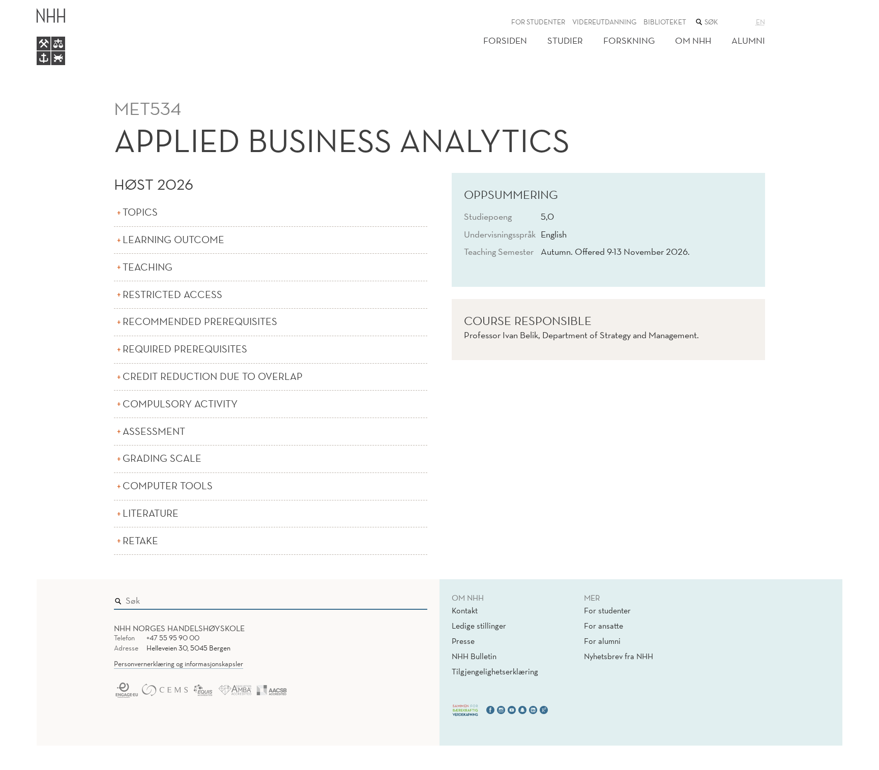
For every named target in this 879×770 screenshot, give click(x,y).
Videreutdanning (604, 21)
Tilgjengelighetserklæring (495, 671)
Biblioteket (664, 21)
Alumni (748, 40)
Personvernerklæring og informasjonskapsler (178, 663)
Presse (463, 641)
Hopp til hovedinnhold (42, 7)
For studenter (538, 21)
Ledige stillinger (479, 625)
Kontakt (465, 610)
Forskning (629, 40)
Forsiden (505, 40)
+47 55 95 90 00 (172, 637)
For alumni (602, 641)
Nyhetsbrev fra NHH (618, 656)
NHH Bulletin (474, 656)
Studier (565, 40)
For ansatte (603, 625)
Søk (412, 598)
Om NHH (693, 40)
